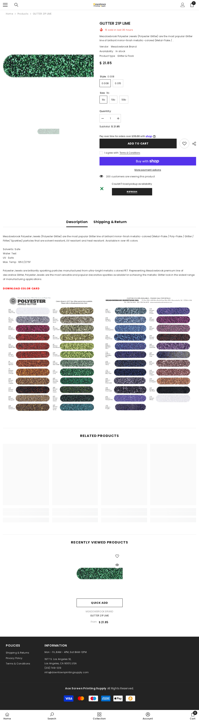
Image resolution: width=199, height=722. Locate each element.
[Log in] (183, 5)
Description (77, 221)
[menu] (5, 5)
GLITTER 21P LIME (99, 615)
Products (22, 13)
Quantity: (105, 111)
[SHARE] (192, 143)
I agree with (111, 152)
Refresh (132, 191)
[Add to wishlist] (117, 555)
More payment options (147, 170)
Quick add (99, 603)
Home (9, 13)
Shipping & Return (110, 221)
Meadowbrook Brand (124, 46)
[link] (184, 143)
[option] (48, 65)
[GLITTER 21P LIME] (100, 573)
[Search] (16, 5)
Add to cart (138, 143)
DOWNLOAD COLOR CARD (21, 288)
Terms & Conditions (130, 152)
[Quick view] (117, 564)
